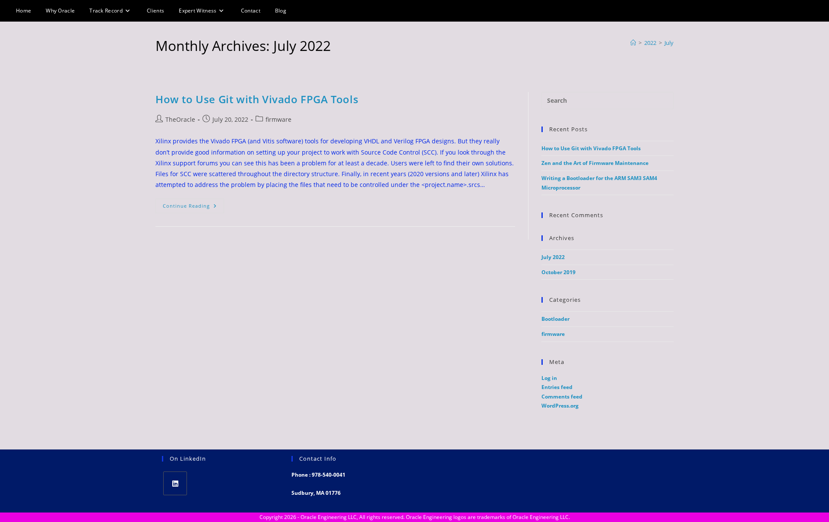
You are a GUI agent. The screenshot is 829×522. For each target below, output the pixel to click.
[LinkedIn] (175, 483)
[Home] (633, 43)
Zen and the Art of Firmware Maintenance (595, 163)
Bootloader (555, 319)
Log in (549, 378)
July (669, 43)
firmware (278, 119)
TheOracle (180, 119)
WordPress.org (560, 405)
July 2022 (553, 257)
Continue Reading (193, 207)
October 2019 (558, 272)
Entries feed (557, 387)
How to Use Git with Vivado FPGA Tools (256, 99)
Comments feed (561, 396)
